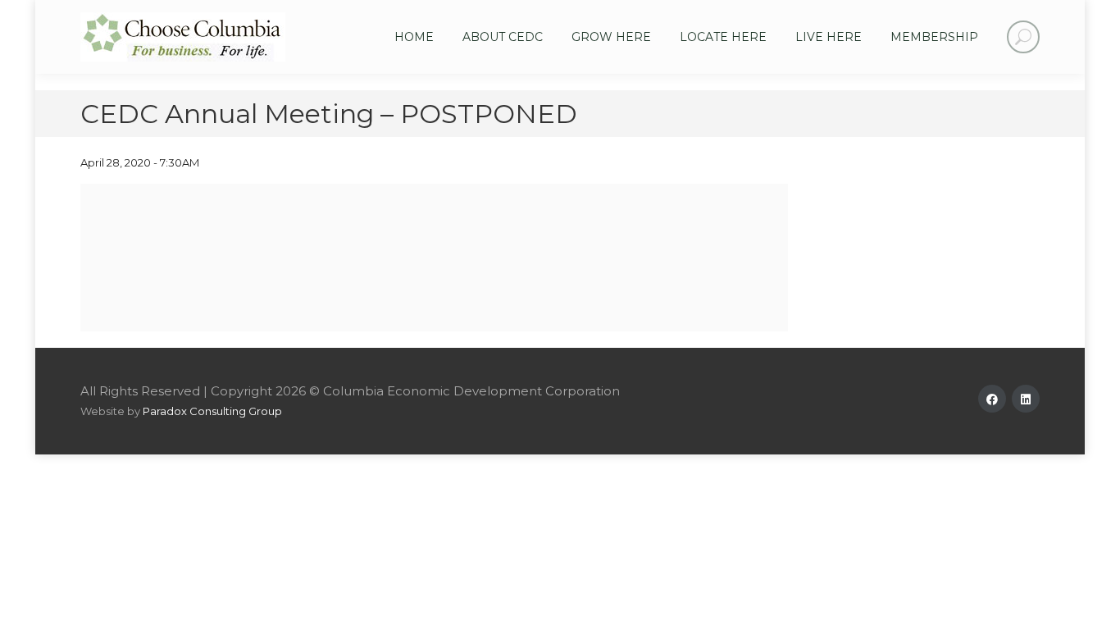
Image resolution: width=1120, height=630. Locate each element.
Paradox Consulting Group (212, 411)
